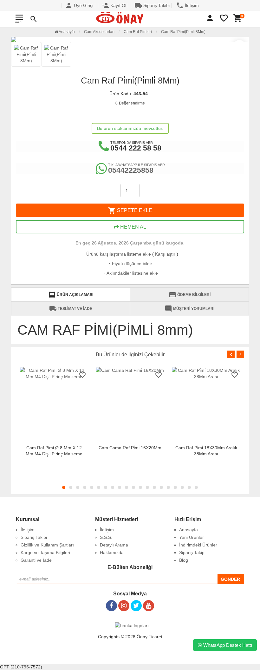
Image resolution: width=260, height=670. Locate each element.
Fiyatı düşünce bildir (130, 263)
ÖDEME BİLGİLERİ (190, 294)
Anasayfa (66, 32)
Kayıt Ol (113, 5)
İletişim (187, 5)
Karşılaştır (165, 254)
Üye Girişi (79, 5)
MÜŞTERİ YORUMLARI (189, 308)
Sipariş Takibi (152, 5)
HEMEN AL (132, 227)
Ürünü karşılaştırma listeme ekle (116, 254)
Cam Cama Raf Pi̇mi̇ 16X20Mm (130, 447)
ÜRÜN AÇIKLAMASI (70, 294)
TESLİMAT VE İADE (70, 308)
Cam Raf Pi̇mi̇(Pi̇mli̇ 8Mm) (183, 32)
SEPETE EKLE (130, 210)
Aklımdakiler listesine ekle (130, 273)
